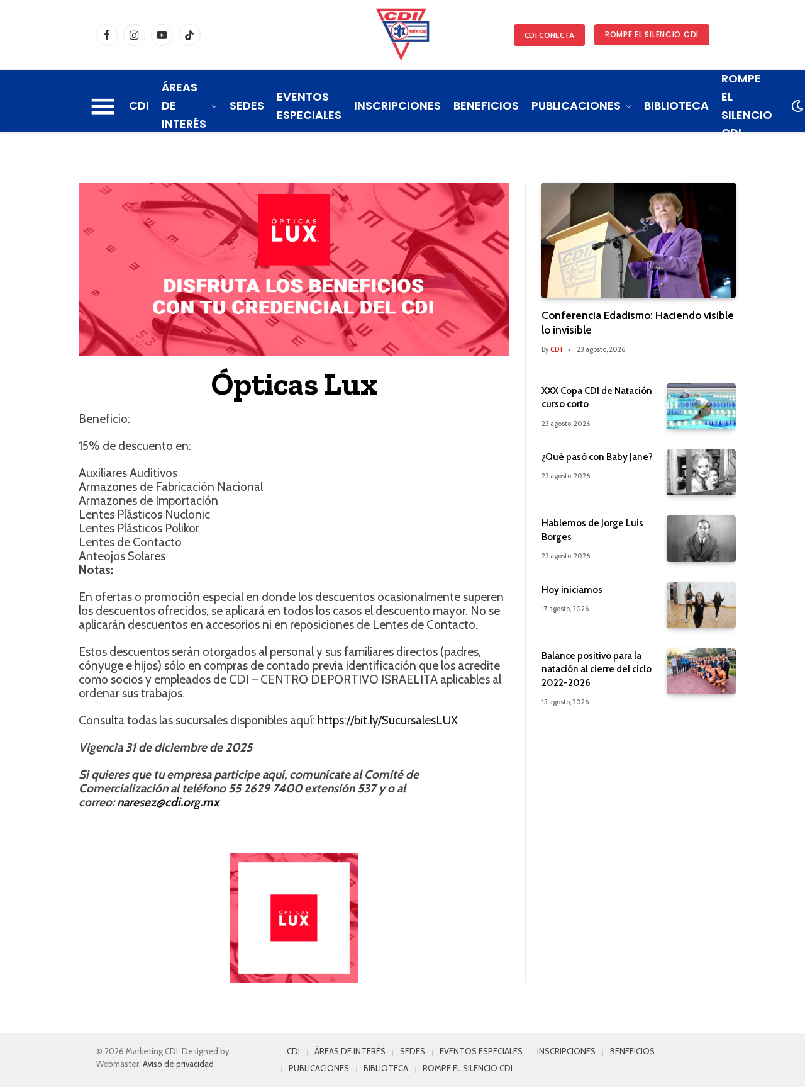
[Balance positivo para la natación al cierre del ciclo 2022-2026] (701, 671)
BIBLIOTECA (676, 105)
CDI (139, 105)
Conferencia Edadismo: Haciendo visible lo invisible (637, 322)
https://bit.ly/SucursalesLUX (388, 720)
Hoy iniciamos (571, 589)
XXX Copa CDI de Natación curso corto (596, 397)
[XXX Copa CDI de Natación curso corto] (701, 406)
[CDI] (402, 34)
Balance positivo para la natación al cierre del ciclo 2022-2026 (596, 669)
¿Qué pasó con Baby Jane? (597, 457)
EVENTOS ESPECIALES (309, 106)
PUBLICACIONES (576, 105)
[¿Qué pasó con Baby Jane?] (701, 472)
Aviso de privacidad (178, 1064)
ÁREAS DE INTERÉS (184, 105)
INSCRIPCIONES (397, 105)
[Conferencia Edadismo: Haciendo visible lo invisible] (638, 240)
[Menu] (103, 106)
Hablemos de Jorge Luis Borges (592, 529)
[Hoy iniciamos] (701, 605)
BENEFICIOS (486, 105)
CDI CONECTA (549, 35)
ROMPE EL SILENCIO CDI (652, 34)
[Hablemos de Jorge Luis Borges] (701, 538)
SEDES (247, 105)
